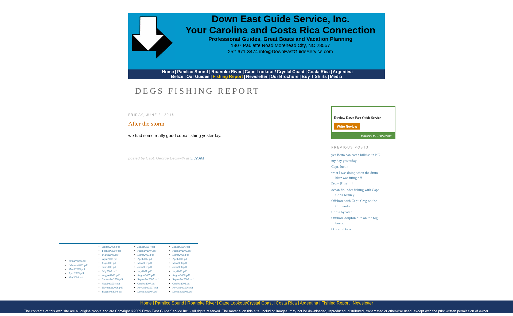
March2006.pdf (180, 254)
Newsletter (256, 76)
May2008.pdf (109, 263)
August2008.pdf (110, 275)
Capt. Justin (339, 167)
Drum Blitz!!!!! (342, 184)
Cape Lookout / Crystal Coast (274, 71)
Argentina (343, 71)
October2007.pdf (146, 283)
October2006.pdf (181, 283)
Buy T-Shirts (314, 76)
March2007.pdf (145, 254)
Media (336, 76)
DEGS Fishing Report (198, 91)
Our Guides (197, 76)
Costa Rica (319, 71)
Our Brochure (284, 76)
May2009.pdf (76, 277)
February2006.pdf (181, 250)
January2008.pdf (111, 246)
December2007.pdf (147, 291)
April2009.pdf (76, 273)
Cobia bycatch (341, 212)
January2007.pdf (146, 246)
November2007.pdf (147, 287)
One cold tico (341, 229)
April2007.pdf (145, 259)
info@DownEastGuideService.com (296, 51)
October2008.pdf (111, 283)
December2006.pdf (182, 291)
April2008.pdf (109, 259)
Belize (177, 76)
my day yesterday (344, 161)
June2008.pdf (109, 267)
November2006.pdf (182, 287)
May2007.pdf (144, 263)
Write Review (347, 126)
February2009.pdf (78, 265)
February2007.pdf (146, 250)
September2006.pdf (182, 279)
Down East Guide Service (363, 118)
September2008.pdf (112, 279)
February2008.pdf (111, 250)
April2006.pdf (180, 259)
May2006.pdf (179, 263)
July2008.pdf (109, 271)
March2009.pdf (77, 269)
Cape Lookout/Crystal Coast (246, 303)
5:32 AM (197, 158)
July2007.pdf (144, 271)
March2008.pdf (110, 254)
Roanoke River (226, 71)
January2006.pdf (181, 246)
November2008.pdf (112, 287)
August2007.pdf (146, 275)
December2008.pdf (112, 291)
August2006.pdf (181, 275)
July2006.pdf (179, 271)
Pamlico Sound (192, 71)
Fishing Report (228, 76)
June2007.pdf (144, 267)
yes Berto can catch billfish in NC (355, 155)
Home (168, 71)
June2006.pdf (179, 267)
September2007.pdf (147, 279)
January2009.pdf (77, 260)
